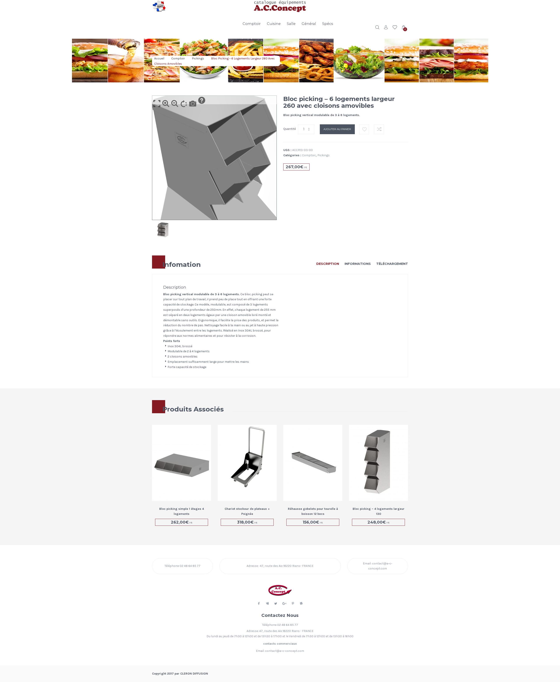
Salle (291, 23)
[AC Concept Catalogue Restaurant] (181, 6)
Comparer (379, 129)
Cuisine (274, 23)
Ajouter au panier (337, 129)
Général (309, 23)
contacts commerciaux (280, 644)
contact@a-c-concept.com (284, 651)
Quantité (289, 129)
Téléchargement (392, 264)
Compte (386, 27)
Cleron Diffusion (194, 673)
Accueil (159, 58)
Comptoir (252, 23)
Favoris (394, 27)
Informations (358, 264)
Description (327, 264)
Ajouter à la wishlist (364, 129)
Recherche (377, 27)
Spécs (327, 23)
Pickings (198, 58)
